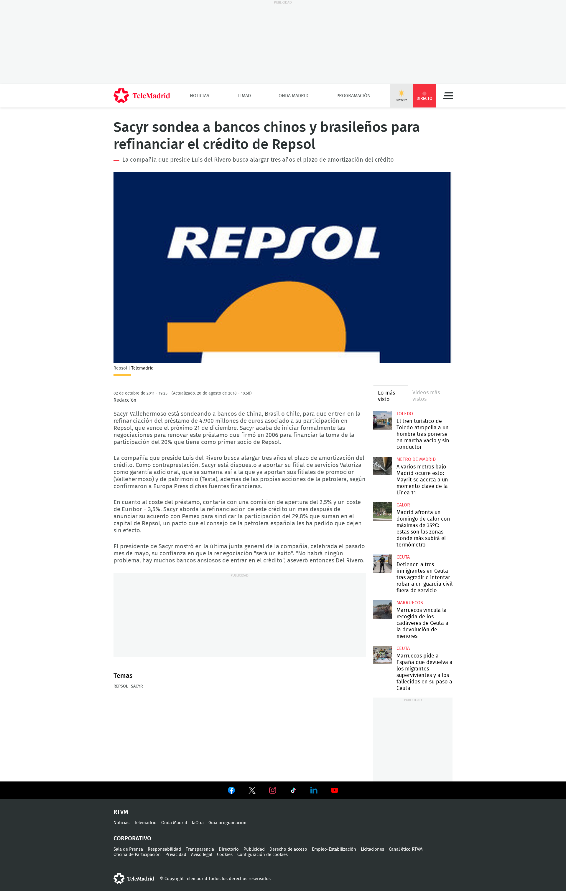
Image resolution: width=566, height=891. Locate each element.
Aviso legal (201, 854)
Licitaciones (372, 849)
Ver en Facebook (231, 791)
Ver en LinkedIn (314, 790)
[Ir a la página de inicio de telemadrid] (141, 95)
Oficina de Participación (137, 854)
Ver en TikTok (293, 791)
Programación (353, 95)
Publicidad (254, 849)
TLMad (244, 95)
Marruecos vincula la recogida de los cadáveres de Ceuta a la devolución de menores (382, 609)
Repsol (120, 686)
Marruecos (409, 602)
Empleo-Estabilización (334, 849)
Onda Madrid (293, 95)
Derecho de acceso (288, 849)
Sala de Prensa (128, 849)
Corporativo (132, 839)
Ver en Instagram (273, 790)
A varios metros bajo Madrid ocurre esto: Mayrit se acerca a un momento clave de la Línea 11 (382, 466)
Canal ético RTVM (406, 849)
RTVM (120, 812)
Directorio (229, 849)
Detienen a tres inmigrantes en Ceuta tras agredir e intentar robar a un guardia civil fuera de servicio (382, 563)
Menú (448, 95)
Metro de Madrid (416, 459)
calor (403, 505)
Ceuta (403, 557)
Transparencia (200, 849)
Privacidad (175, 854)
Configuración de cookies (262, 854)
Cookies (225, 854)
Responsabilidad (164, 849)
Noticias (199, 95)
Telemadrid (145, 823)
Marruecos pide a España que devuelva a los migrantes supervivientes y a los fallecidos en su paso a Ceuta (382, 655)
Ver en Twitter (252, 791)
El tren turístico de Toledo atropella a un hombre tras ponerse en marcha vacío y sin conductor (382, 420)
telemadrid (133, 878)
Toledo (404, 413)
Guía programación (227, 823)
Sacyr (137, 686)
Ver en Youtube (334, 790)
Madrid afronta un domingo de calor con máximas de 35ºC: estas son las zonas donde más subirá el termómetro (382, 511)
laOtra (198, 823)
